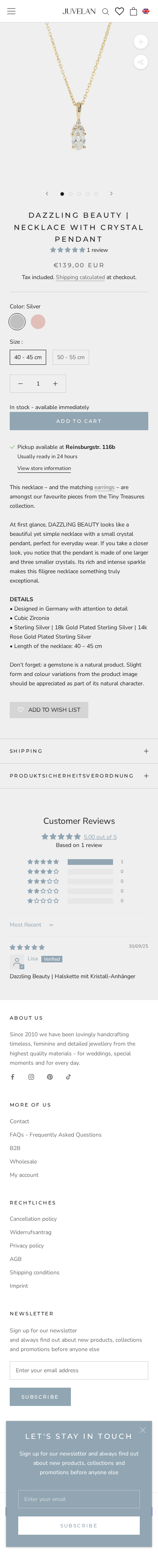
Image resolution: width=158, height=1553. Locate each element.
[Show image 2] (71, 194)
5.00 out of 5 (100, 837)
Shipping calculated (80, 277)
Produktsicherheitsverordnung (72, 776)
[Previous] (47, 193)
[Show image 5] (96, 194)
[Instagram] (31, 1076)
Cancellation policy (33, 1219)
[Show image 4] (88, 194)
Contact (19, 1121)
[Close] (143, 1430)
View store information (44, 468)
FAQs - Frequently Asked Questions (56, 1135)
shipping (26, 751)
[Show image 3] (79, 194)
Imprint (19, 1286)
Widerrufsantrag (30, 1232)
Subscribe (79, 1526)
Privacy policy (27, 1246)
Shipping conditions (35, 1272)
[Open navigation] (11, 11)
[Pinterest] (50, 1076)
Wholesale (23, 1161)
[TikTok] (68, 1076)
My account (24, 1175)
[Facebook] (12, 1076)
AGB (15, 1259)
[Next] (111, 193)
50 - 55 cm (71, 357)
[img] (27, 947)
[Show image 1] (62, 194)
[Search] (105, 11)
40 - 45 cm (28, 357)
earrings (104, 487)
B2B (15, 1148)
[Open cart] (133, 11)
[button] (146, 11)
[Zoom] (141, 42)
